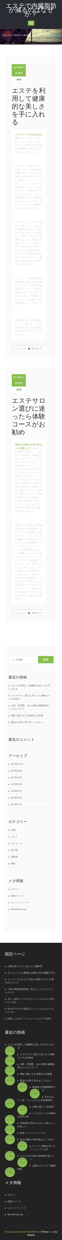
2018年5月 (16, 777)
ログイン (15, 889)
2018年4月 (16, 784)
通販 (13, 863)
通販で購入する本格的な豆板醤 (27, 715)
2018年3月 (16, 791)
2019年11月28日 (19, 70)
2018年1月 (16, 804)
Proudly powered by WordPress (22, 1231)
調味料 (14, 856)
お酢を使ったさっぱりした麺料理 (24, 966)
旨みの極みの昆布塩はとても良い (37, 1139)
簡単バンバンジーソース (32, 1133)
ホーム (7, 43)
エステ (14, 836)
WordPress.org (18, 909)
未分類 (14, 850)
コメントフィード (20, 902)
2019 (13, 43)
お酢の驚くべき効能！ (43, 1106)
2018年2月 (16, 797)
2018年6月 (16, 771)
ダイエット (36, 348)
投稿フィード (18, 895)
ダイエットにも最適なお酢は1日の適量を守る (31, 972)
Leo (52, 1231)
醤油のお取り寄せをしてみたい (27, 722)
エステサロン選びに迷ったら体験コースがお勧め (29, 416)
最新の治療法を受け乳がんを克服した (28, 446)
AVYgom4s (20, 348)
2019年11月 (17, 764)
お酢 (13, 830)
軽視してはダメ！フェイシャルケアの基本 (29, 1018)
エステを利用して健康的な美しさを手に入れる (28, 106)
